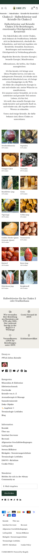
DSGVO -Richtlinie (10, 460)
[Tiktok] (18, 371)
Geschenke (6, 390)
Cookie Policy (8, 464)
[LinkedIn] (25, 371)
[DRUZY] (19, 8)
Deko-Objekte (8, 404)
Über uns (6, 432)
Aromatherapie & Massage (13, 397)
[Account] (31, 8)
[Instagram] (10, 371)
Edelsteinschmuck (9, 387)
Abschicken (9, 493)
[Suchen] (6, 8)
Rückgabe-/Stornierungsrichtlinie (16, 453)
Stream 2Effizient (9, 450)
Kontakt (5, 428)
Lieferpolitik (7, 446)
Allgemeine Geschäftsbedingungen (17, 442)
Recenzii (5, 439)
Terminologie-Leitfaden (12, 412)
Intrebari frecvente (10, 435)
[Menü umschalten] (2, 8)
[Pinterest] (22, 371)
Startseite (3, 13)
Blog (4, 415)
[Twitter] (3, 371)
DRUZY (10, 552)
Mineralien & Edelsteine (12, 383)
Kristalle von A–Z (9, 394)
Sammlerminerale (10, 401)
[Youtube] (14, 371)
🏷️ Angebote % (8, 408)
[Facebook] (6, 371)
